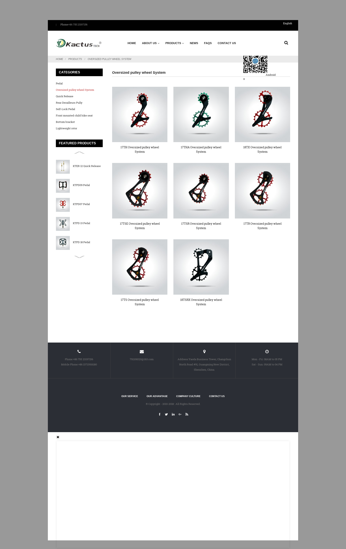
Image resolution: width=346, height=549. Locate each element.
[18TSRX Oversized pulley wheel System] (201, 267)
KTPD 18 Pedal (81, 242)
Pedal (59, 83)
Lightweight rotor (66, 128)
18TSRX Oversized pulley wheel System (201, 302)
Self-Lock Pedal (65, 109)
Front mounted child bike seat (74, 115)
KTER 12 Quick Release (87, 166)
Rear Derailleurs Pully (69, 102)
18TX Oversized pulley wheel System (262, 149)
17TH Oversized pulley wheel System (140, 149)
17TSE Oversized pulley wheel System (140, 226)
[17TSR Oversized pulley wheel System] (201, 190)
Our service (129, 396)
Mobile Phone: (69, 364)
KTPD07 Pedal (81, 204)
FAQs (208, 43)
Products (173, 43)
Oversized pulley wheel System (109, 59)
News (194, 43)
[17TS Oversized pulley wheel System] (139, 267)
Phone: (64, 24)
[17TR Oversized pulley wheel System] (262, 190)
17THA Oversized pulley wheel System (201, 149)
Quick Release (64, 96)
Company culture (188, 396)
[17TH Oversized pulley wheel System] (139, 114)
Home (132, 43)
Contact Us (227, 43)
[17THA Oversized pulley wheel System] (201, 114)
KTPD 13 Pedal (81, 223)
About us (149, 43)
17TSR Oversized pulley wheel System (201, 226)
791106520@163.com (142, 359)
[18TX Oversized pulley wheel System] (262, 114)
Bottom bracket (65, 122)
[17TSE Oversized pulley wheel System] (139, 190)
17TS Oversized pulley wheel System (140, 302)
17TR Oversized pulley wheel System (262, 226)
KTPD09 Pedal (81, 185)
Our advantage (157, 396)
